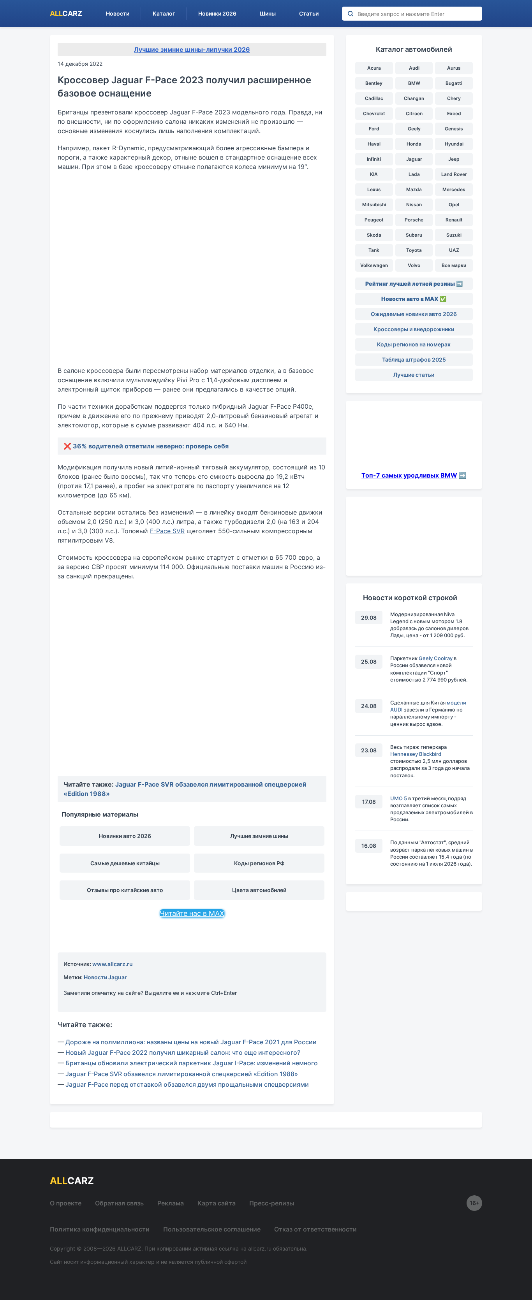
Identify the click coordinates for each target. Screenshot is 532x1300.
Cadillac (374, 98)
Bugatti (454, 83)
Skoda (374, 235)
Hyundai (454, 144)
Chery (454, 98)
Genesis (454, 129)
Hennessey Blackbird (415, 754)
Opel (454, 204)
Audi (414, 68)
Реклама (170, 1203)
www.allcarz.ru (112, 964)
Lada (414, 174)
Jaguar (414, 159)
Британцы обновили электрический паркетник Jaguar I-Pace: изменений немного (191, 1063)
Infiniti (374, 159)
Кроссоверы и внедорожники (413, 329)
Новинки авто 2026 (125, 836)
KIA (374, 174)
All (66, 13)
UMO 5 (398, 798)
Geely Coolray (436, 658)
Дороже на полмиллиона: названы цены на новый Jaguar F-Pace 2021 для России (191, 1042)
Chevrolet (374, 113)
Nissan (414, 204)
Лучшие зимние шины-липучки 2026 (192, 49)
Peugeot (374, 220)
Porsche (414, 220)
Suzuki (454, 235)
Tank (373, 250)
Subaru (414, 235)
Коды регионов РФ (259, 863)
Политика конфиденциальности (100, 1229)
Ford (374, 129)
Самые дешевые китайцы (125, 863)
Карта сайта (216, 1203)
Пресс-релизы (271, 1203)
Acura (374, 68)
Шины (268, 13)
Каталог (164, 13)
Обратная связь (119, 1203)
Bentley (373, 83)
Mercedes (453, 189)
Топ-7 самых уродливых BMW (409, 475)
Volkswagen (374, 265)
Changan (414, 98)
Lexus (374, 189)
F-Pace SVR (167, 531)
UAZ (454, 250)
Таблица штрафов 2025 (414, 359)
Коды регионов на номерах (414, 344)
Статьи (309, 13)
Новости (117, 13)
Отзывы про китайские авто (125, 890)
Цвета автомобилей (259, 890)
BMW (414, 83)
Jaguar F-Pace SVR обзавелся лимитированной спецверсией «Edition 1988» (181, 1074)
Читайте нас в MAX (192, 913)
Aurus (454, 68)
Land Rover (454, 174)
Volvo (414, 265)
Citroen (414, 113)
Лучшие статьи (413, 374)
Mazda (414, 189)
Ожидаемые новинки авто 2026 (414, 314)
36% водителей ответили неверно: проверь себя (151, 446)
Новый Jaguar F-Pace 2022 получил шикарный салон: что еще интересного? (182, 1052)
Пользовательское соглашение (212, 1229)
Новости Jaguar (105, 977)
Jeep (454, 159)
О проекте (65, 1203)
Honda (414, 144)
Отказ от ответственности (315, 1229)
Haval (374, 144)
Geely (414, 129)
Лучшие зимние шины (259, 836)
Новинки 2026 (217, 13)
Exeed (454, 113)
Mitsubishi (374, 204)
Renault (454, 220)
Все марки (454, 265)
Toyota (414, 250)
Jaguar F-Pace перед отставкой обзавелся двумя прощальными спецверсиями (187, 1084)
